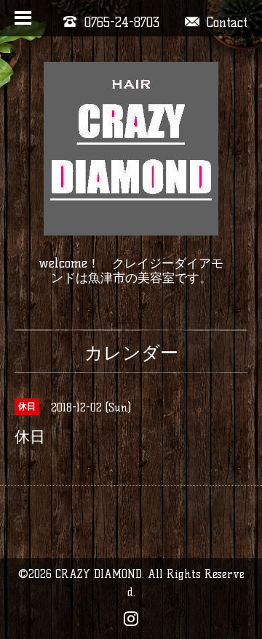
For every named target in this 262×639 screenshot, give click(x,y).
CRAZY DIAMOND (98, 574)
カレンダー (131, 352)
